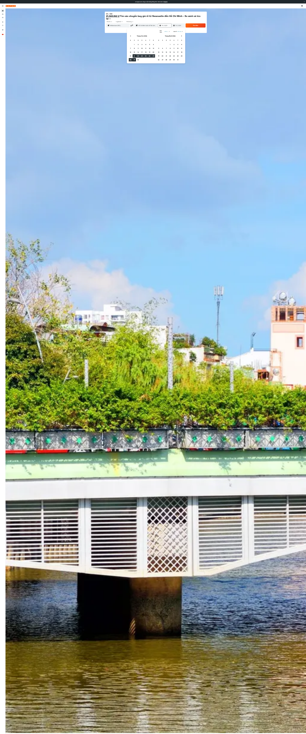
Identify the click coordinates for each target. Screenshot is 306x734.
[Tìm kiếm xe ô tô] (3, 17)
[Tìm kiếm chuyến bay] (3, 10)
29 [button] (134, 60)
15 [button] (134, 52)
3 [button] (177, 44)
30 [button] (138, 60)
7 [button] (130, 48)
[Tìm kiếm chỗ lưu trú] (3, 14)
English (166, 1)
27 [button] (153, 56)
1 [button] (134, 44)
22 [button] (134, 56)
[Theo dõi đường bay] (3, 25)
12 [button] (149, 48)
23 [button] (138, 56)
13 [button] (153, 48)
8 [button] (134, 48)
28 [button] (130, 60)
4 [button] (145, 44)
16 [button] (138, 52)
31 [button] (177, 60)
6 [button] (153, 44)
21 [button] (130, 56)
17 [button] (141, 52)
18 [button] (145, 52)
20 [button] (153, 52)
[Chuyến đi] (3, 30)
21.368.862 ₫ (112, 16)
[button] (304, 2)
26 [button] (149, 56)
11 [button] (145, 48)
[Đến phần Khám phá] (3, 22)
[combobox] (109, 21)
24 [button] (142, 56)
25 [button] (145, 56)
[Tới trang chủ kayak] (11, 6)
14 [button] (130, 52)
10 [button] (142, 48)
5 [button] (149, 44)
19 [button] (149, 52)
